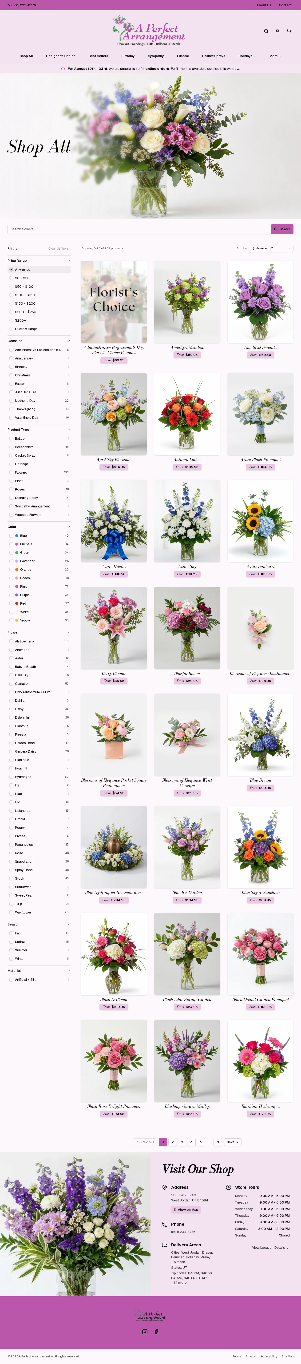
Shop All (26, 56)
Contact (285, 5)
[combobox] (271, 248)
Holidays (245, 56)
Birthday (128, 56)
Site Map (287, 1356)
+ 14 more (179, 1282)
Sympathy (156, 56)
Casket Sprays (213, 56)
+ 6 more (178, 1262)
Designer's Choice (60, 56)
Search (285, 229)
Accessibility (268, 1356)
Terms (237, 1356)
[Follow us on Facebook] (156, 1331)
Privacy (251, 1356)
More (273, 56)
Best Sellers (98, 56)
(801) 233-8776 (23, 5)
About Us (264, 5)
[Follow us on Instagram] (144, 1331)
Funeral (183, 56)
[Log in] (277, 31)
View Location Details (268, 1247)
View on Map (188, 1210)
